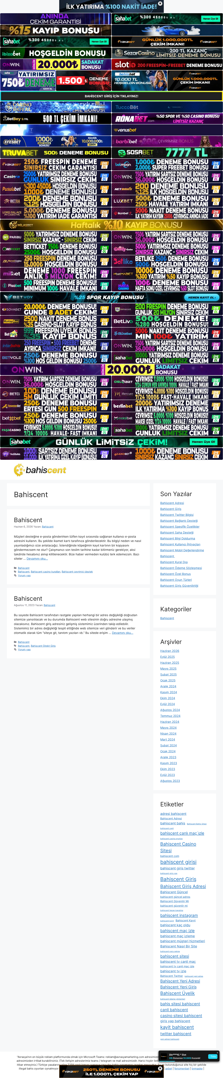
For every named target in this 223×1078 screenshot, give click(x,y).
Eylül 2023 (167, 775)
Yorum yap (24, 575)
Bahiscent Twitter (171, 976)
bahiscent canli (167, 828)
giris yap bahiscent (175, 1021)
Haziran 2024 (169, 722)
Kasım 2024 (168, 692)
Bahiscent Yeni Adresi (180, 981)
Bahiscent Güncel (174, 892)
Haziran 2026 (169, 651)
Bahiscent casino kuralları (45, 571)
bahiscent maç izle (177, 930)
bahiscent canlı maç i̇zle (182, 833)
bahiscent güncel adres (175, 897)
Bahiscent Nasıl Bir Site (178, 946)
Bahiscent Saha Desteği (177, 532)
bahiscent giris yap (168, 873)
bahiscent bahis (172, 823)
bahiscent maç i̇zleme (177, 936)
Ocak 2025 (167, 680)
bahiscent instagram (179, 915)
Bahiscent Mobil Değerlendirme (182, 550)
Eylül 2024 (167, 704)
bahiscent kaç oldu (175, 925)
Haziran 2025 (169, 662)
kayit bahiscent (177, 1027)
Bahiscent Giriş (170, 509)
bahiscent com (169, 856)
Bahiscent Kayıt (186, 920)
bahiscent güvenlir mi (174, 905)
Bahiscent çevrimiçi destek (77, 571)
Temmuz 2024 (170, 716)
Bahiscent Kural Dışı (174, 562)
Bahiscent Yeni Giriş (178, 987)
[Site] (55, 164)
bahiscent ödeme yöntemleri (172, 999)
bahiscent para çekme (170, 951)
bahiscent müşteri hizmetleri (182, 941)
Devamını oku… (37, 558)
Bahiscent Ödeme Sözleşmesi (181, 568)
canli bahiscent (174, 1009)
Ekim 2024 (167, 698)
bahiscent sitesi (174, 956)
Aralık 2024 (168, 686)
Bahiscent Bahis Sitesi (197, 824)
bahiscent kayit (167, 921)
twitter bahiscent (175, 1033)
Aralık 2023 (168, 757)
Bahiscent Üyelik (177, 993)
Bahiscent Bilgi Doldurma (177, 538)
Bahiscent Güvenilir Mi (174, 901)
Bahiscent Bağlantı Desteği (179, 520)
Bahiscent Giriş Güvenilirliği (179, 585)
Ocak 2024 (168, 751)
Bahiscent (29, 520)
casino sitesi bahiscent (181, 1015)
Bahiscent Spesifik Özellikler (179, 526)
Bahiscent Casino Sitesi (178, 847)
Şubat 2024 (168, 745)
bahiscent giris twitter (177, 868)
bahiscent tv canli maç (178, 961)
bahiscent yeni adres (194, 976)
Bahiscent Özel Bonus (175, 574)
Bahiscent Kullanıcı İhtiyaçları (180, 544)
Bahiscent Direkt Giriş (43, 645)
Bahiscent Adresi (172, 503)
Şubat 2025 (168, 674)
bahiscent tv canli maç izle (177, 966)
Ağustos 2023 (170, 781)
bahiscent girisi (178, 862)
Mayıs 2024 (168, 727)
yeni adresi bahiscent (169, 1039)
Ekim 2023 (167, 769)
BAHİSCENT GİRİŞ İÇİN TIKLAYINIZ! (111, 96)
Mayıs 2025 (168, 668)
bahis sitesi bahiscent (180, 1003)
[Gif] (111, 224)
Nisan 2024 (168, 733)
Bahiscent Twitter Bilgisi (177, 515)
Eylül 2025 (167, 657)
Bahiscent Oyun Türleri (176, 580)
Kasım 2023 (168, 763)
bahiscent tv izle (173, 971)
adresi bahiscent (173, 814)
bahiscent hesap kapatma (171, 910)
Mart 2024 (167, 739)
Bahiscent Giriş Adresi (183, 886)
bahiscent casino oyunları (171, 839)
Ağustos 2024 (170, 710)
